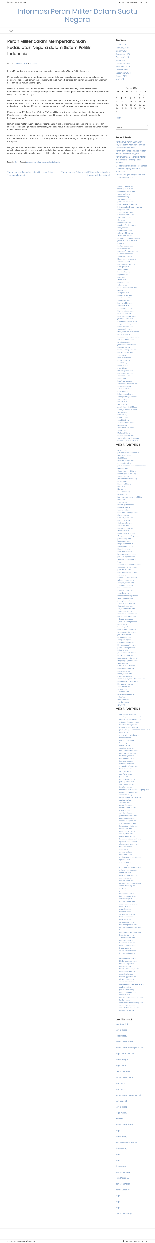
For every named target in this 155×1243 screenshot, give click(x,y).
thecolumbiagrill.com (124, 463)
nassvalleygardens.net (127, 977)
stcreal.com (121, 280)
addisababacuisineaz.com (129, 1008)
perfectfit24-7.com (124, 570)
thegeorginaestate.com (126, 642)
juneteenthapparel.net (127, 992)
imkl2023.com (122, 425)
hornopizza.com (125, 738)
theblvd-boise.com (124, 360)
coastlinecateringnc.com (128, 724)
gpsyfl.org (121, 705)
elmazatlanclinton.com (125, 546)
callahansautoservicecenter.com (129, 564)
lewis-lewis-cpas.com (125, 373)
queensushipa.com (124, 295)
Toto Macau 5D (122, 1178)
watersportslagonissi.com (126, 350)
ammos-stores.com (126, 940)
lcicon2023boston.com (125, 435)
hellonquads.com (123, 520)
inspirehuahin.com (124, 313)
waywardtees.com (124, 199)
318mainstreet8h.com (125, 585)
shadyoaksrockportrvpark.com (128, 536)
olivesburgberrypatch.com (129, 844)
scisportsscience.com (127, 1005)
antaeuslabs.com (123, 261)
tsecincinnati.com (123, 510)
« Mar (118, 117)
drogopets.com (122, 689)
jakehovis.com (122, 624)
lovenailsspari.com (124, 588)
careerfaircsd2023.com (125, 428)
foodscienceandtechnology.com (131, 1002)
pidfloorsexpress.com (125, 202)
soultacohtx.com (123, 699)
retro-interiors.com (124, 358)
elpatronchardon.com (125, 606)
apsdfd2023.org (123, 420)
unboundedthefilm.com (126, 191)
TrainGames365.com (124, 235)
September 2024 (123, 73)
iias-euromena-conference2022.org (130, 497)
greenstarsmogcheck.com (126, 559)
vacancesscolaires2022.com (127, 441)
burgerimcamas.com (126, 1010)
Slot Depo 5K (121, 1101)
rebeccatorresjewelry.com (127, 287)
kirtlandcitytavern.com (127, 935)
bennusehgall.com (124, 507)
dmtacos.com (124, 732)
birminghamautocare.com (126, 629)
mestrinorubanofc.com (127, 971)
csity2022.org (122, 502)
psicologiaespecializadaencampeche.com (134, 730)
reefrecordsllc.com (126, 800)
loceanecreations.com (127, 943)
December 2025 (123, 54)
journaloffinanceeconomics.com (131, 997)
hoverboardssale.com (125, 215)
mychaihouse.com (124, 637)
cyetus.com (121, 378)
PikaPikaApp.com (123, 248)
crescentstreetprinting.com (129, 735)
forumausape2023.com (125, 422)
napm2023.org (122, 417)
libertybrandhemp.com (127, 953)
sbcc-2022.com (122, 404)
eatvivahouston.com (126, 758)
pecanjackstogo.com (126, 818)
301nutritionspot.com (127, 937)
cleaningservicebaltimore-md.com (131, 717)
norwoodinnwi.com (126, 956)
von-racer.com (122, 575)
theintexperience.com (125, 189)
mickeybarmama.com (125, 655)
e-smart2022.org (123, 365)
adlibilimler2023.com (124, 389)
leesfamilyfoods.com (125, 370)
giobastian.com (124, 849)
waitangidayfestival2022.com (128, 438)
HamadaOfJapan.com (125, 254)
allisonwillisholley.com (127, 886)
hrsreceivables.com (124, 303)
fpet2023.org (122, 363)
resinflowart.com (125, 774)
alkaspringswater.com (125, 583)
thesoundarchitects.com (128, 896)
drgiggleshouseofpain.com (127, 324)
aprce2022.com (122, 399)
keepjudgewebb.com (127, 901)
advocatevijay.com (124, 386)
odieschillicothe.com (124, 551)
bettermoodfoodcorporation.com (129, 207)
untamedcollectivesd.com (128, 875)
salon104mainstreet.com (126, 580)
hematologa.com (125, 743)
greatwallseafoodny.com (128, 766)
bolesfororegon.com (126, 963)
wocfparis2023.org (124, 455)
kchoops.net (123, 930)
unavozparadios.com (125, 528)
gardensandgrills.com (127, 914)
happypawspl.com (124, 562)
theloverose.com (125, 769)
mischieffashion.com (125, 352)
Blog (16, 162)
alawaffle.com (124, 802)
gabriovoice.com (125, 771)
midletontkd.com (125, 912)
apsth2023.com (122, 430)
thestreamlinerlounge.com (129, 969)
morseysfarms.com (124, 673)
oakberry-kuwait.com (125, 590)
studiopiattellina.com (125, 598)
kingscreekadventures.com (127, 259)
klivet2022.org (122, 489)
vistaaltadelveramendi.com (129, 722)
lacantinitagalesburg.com (126, 554)
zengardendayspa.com (127, 821)
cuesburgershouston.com (128, 727)
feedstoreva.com (123, 686)
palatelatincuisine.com (127, 753)
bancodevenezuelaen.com (127, 204)
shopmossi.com (125, 873)
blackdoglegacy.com (126, 756)
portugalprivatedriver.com (127, 572)
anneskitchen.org (125, 795)
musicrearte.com (123, 671)
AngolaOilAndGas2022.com (127, 407)
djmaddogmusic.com (126, 893)
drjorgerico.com (123, 293)
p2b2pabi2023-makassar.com (128, 453)
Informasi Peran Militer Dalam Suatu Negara (77, 15)
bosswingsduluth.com (125, 627)
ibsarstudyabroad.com (125, 505)
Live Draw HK (122, 1024)
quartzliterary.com (124, 593)
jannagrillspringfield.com (126, 601)
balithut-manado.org (124, 394)
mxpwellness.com (125, 878)
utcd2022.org (122, 481)
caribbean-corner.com (127, 922)
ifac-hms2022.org (123, 492)
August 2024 (121, 76)
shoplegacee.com (123, 269)
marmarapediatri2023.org (126, 473)
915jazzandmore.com (125, 619)
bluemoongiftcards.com (128, 925)
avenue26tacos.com (126, 784)
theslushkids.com (125, 847)
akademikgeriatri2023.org (126, 471)
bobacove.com (122, 650)
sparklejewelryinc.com (127, 823)
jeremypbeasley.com (125, 319)
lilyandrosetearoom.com (128, 841)
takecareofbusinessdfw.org (127, 251)
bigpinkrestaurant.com (125, 311)
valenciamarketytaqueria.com (130, 797)
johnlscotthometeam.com (126, 344)
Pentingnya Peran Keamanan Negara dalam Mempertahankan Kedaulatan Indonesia (130, 145)
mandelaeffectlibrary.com (126, 225)
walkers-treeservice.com (128, 870)
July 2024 (120, 79)
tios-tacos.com (124, 810)
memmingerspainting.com (126, 316)
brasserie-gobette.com (125, 668)
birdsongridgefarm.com (127, 945)
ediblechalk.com (123, 692)
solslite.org (123, 888)
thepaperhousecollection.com (130, 883)
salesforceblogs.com (125, 233)
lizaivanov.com (124, 745)
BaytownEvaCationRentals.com (128, 238)
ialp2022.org (121, 486)
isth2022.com (122, 450)
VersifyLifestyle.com (124, 256)
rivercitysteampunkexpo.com (130, 927)
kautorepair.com (123, 541)
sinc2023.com (122, 458)
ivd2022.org (121, 499)
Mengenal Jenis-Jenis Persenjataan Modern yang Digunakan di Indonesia (131, 168)
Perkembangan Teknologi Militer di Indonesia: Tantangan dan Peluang (131, 159)
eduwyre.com (122, 355)
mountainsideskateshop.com (130, 932)
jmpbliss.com (122, 290)
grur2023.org (122, 412)
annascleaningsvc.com (127, 831)
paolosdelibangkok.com (126, 648)
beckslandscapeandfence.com (130, 719)
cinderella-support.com (125, 308)
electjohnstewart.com (127, 979)
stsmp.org (121, 220)
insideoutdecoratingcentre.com (128, 337)
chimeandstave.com (126, 763)
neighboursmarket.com (127, 958)
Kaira (23, 1241)
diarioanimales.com (124, 523)
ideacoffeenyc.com (124, 549)
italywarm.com (124, 995)
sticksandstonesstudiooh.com (130, 867)
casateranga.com (125, 865)
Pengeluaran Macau (125, 1041)
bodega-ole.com (125, 966)
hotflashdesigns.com (125, 326)
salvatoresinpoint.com (125, 339)
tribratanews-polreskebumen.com (131, 984)
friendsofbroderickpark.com (127, 596)
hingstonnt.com (123, 209)
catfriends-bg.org (123, 194)
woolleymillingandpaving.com (130, 857)
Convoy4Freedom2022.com (127, 409)
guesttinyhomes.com (127, 748)
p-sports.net (123, 776)
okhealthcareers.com (125, 186)
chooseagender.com (125, 212)
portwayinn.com (125, 891)
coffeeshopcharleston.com (127, 577)
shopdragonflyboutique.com (127, 660)
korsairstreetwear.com (127, 779)
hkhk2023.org (122, 415)
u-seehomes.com (123, 347)
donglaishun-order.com (126, 608)
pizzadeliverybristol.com (126, 557)
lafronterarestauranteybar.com (130, 839)
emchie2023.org (123, 476)
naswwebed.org (123, 391)
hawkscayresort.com (125, 518)
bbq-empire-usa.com (125, 684)
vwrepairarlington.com (127, 714)
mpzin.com (121, 277)
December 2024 (123, 63)
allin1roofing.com (125, 899)
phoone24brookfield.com (126, 653)
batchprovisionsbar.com (126, 666)
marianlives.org (123, 196)
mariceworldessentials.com (127, 614)
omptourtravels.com (126, 982)
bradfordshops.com (124, 381)
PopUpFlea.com (123, 282)
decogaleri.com (123, 525)
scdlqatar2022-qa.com (125, 460)
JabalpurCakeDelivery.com (127, 241)
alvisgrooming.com (124, 640)
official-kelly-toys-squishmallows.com (131, 679)
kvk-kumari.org (124, 1000)
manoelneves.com (124, 222)
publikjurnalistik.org (126, 989)
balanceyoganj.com (124, 230)
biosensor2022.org (124, 484)
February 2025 (122, 57)
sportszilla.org (122, 663)
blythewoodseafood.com (126, 645)
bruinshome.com (125, 828)
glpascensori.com (125, 852)
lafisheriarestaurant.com (126, 616)
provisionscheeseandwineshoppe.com (131, 466)
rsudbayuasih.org (125, 987)
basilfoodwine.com (126, 917)
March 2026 (121, 44)
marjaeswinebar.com (125, 544)
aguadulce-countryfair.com (127, 622)
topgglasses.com (125, 787)
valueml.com (122, 285)
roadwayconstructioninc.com (128, 658)
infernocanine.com (126, 880)
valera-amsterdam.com (127, 951)
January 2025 (122, 60)
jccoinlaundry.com (124, 538)
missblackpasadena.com (128, 792)
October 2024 (122, 69)
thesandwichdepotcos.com (127, 321)
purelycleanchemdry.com (126, 264)
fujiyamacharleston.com (126, 603)
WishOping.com (123, 267)
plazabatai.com (123, 515)
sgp (141, 2)
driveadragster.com (126, 740)
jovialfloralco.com (123, 342)
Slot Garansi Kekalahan (126, 1142)
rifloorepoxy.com (125, 854)
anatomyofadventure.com (129, 904)
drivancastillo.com (125, 906)
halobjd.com (121, 243)
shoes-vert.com (123, 531)
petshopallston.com (126, 782)
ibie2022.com (122, 402)
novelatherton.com (126, 974)
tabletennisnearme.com (126, 694)
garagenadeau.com (124, 329)
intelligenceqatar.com (125, 246)
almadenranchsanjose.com (127, 384)
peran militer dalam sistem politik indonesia (43, 162)
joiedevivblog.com (125, 948)
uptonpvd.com (124, 860)
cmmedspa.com (125, 909)
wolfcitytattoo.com (126, 834)
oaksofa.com (122, 697)
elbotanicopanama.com (126, 533)
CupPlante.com (122, 274)
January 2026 (122, 51)
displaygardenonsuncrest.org (128, 681)
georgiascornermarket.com (127, 567)
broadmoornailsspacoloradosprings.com (134, 789)
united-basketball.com (127, 808)
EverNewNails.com (124, 334)
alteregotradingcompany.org (127, 396)
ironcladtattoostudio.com (128, 826)
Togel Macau (121, 1035)
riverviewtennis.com (124, 676)
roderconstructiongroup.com (127, 512)
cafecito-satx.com (125, 813)
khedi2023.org (122, 468)
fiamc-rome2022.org (124, 611)
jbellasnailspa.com (124, 634)
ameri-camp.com (123, 300)
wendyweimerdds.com (125, 298)
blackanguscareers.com (128, 961)
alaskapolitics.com (124, 217)
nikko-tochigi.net (125, 919)
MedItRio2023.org (123, 433)
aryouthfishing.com (126, 805)
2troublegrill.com (125, 862)
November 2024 (123, 66)
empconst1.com (123, 306)
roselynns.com (122, 228)
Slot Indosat (121, 1030)
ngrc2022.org (122, 368)
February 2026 (122, 47)
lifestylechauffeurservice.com (128, 332)
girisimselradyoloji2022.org (127, 479)
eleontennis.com (123, 376)
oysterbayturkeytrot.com (128, 836)
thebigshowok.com (126, 761)
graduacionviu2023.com (128, 815)
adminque (34, 63)
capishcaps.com (123, 702)
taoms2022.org (122, 494)
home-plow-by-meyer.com (128, 750)
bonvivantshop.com (124, 272)
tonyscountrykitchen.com (126, 632)
